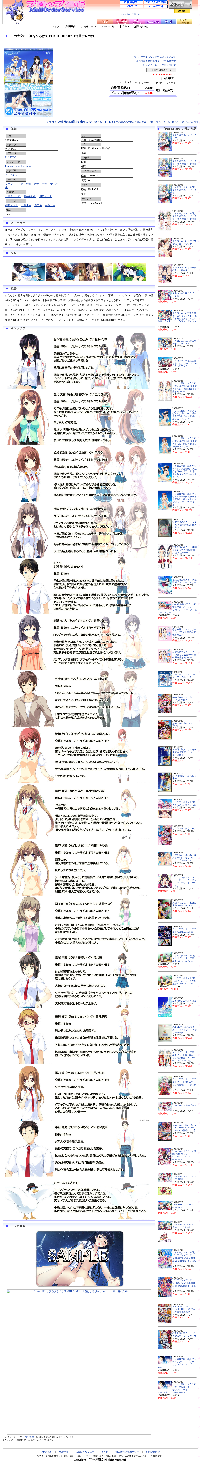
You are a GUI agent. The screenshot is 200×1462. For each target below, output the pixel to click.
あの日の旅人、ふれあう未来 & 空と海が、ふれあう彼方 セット (184, 752)
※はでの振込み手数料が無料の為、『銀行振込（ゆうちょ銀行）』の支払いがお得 (122, 122)
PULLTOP (10, 157)
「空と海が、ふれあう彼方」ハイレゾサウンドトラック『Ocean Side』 (184, 858)
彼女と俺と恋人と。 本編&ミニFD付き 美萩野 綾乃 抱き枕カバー (184, 550)
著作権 (104, 1451)
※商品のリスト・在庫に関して (159, 65)
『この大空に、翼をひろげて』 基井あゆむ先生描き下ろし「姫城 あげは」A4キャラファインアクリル (184, 499)
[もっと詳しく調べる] (130, 14)
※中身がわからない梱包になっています (155, 56)
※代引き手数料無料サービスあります (156, 61)
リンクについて (88, 26)
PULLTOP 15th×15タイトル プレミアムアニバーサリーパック (184, 1030)
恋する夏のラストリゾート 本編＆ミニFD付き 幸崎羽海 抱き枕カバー (184, 655)
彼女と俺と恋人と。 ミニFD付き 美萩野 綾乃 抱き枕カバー (184, 524)
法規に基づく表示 (85, 1451)
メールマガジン (109, 26)
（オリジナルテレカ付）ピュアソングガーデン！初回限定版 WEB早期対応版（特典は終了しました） (184, 1258)
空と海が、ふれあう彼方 (184, 1001)
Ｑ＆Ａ (125, 26)
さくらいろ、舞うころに (184, 828)
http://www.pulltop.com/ (18, 166)
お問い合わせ (141, 26)
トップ (55, 26)
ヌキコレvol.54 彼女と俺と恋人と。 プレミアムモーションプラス (184, 363)
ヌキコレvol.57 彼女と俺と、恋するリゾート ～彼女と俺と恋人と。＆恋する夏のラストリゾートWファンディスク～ (177, 318)
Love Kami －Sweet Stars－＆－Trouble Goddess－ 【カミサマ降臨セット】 (184, 1128)
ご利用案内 (70, 26)
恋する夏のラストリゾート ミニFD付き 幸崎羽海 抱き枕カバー (184, 632)
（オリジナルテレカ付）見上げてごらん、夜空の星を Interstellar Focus (184, 958)
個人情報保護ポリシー (127, 1451)
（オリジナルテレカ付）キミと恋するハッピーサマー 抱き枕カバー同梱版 (184, 216)
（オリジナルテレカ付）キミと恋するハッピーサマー (184, 190)
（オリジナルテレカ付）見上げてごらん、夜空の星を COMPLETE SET (184, 981)
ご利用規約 (46, 1451)
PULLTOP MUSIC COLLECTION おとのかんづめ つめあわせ (183, 1309)
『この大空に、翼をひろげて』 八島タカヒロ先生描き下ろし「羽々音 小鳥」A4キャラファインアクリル (184, 471)
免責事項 (64, 1451)
